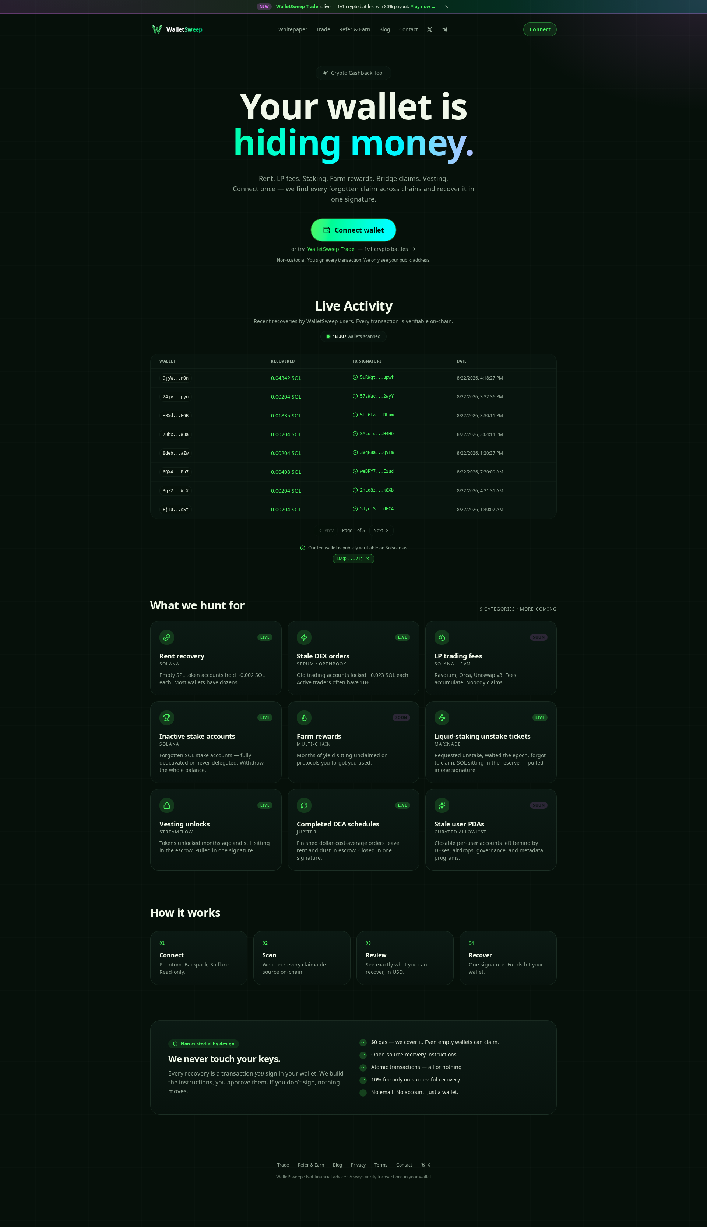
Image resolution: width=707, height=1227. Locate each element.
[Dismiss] (446, 6)
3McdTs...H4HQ (377, 433)
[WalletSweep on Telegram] (444, 29)
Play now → (423, 6)
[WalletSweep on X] (430, 29)
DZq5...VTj (350, 558)
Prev (329, 530)
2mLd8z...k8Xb (377, 490)
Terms (380, 1165)
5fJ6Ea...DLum (377, 414)
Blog (384, 29)
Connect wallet (359, 230)
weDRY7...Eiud (377, 471)
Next (378, 530)
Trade (323, 29)
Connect (540, 29)
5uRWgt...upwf (377, 377)
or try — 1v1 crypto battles (349, 248)
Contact (408, 29)
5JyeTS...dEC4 (377, 508)
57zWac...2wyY (377, 396)
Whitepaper (292, 29)
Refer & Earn (354, 29)
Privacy (358, 1165)
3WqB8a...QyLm (377, 452)
